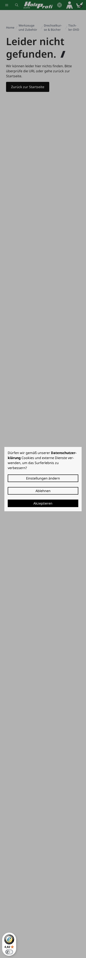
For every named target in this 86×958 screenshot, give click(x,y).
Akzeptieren (42, 503)
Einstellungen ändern (43, 478)
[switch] (9, 952)
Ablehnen (43, 491)
